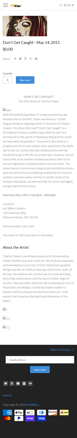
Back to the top (60, 349)
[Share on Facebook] (15, 58)
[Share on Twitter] (20, 58)
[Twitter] (5, 383)
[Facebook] (12, 383)
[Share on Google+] (31, 58)
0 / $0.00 (66, 5)
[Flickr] (30, 383)
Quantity (8, 73)
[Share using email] (36, 58)
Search (7, 395)
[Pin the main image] (25, 58)
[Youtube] (18, 383)
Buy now (25, 80)
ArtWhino (32, 404)
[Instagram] (24, 383)
